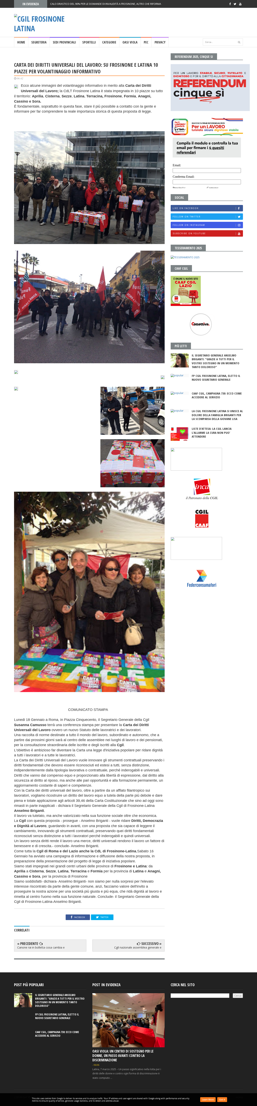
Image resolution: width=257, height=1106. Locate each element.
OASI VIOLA (130, 42)
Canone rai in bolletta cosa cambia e (41, 947)
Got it (222, 1099)
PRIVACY (160, 42)
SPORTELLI (89, 42)
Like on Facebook (186, 208)
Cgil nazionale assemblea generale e (137, 947)
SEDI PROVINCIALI (64, 42)
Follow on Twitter (187, 216)
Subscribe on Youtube (189, 233)
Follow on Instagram (189, 225)
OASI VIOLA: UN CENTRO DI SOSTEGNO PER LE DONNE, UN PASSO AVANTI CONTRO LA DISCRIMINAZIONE (122, 1055)
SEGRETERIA (39, 42)
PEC (146, 42)
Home (21, 42)
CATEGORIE (109, 42)
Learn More (208, 1099)
